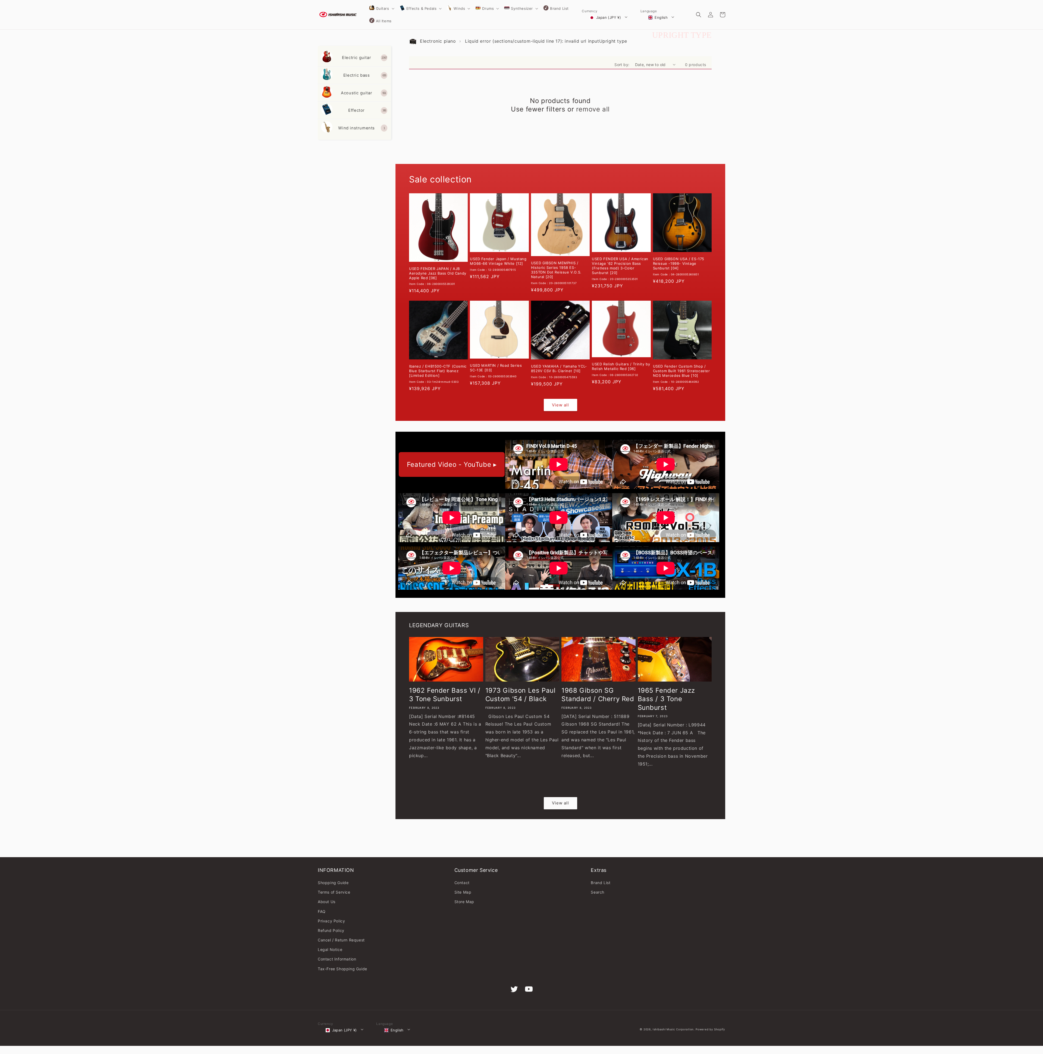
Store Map (464, 901)
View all (560, 405)
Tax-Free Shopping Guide (342, 968)
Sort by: (621, 64)
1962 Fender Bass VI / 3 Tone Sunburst (444, 694)
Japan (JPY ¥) (608, 17)
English (661, 17)
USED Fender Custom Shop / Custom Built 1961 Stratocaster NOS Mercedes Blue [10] (681, 371)
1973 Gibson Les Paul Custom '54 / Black (520, 694)
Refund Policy (331, 930)
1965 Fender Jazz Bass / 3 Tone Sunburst (666, 698)
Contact (462, 882)
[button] (381, 8)
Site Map (463, 892)
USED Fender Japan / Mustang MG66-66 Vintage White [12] (498, 261)
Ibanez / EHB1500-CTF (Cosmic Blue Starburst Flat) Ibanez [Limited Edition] (438, 371)
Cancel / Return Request (341, 940)
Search (597, 892)
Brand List (600, 882)
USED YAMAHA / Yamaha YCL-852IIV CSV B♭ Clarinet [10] (559, 368)
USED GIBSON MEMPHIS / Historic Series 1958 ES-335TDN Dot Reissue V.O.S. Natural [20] (556, 270)
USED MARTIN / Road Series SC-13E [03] (496, 367)
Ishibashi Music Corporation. (674, 1029)
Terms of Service (334, 892)
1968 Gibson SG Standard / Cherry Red (597, 694)
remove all (593, 109)
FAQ (322, 911)
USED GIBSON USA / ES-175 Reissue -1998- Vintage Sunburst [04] (678, 263)
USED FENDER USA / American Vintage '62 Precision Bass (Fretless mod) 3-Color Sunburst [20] (620, 266)
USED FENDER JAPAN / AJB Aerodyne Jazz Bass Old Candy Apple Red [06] (437, 273)
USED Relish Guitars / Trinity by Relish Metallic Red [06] (621, 366)
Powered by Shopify (710, 1029)
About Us (326, 901)
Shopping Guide (333, 882)
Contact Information (337, 959)
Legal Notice (330, 949)
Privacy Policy (331, 921)
